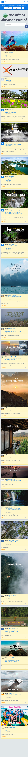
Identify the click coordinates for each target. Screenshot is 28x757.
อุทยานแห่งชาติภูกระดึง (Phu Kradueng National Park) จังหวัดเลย (13, 359)
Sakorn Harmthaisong (13, 540)
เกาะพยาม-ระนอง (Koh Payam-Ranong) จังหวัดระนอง (13, 695)
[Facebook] (26, 26)
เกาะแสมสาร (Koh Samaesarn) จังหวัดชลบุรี (13, 55)
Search (16, 1)
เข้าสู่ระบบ (16, 8)
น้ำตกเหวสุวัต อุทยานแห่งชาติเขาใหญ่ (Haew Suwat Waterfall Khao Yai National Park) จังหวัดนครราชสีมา (13, 510)
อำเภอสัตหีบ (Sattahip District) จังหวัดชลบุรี (12, 730)
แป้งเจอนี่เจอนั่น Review (13, 356)
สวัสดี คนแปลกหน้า (12, 295)
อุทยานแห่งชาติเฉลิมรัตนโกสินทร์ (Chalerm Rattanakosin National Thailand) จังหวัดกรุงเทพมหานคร (13, 247)
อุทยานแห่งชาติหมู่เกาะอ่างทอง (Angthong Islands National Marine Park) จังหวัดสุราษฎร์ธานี (13, 179)
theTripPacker (11, 109)
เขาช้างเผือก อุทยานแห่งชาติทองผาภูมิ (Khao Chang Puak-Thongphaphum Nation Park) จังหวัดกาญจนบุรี (13, 660)
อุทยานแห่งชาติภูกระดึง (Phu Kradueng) (13, 480)
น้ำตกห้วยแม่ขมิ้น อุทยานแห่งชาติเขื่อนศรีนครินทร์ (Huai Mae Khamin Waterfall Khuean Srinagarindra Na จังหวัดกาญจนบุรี (13, 212)
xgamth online (11, 78)
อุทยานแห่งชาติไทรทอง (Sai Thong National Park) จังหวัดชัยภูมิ (12, 112)
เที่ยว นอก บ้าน (11, 507)
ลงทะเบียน (7, 8)
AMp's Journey (11, 328)
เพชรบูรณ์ (7, 409)
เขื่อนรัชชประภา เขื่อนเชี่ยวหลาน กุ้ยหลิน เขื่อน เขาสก (13, 297)
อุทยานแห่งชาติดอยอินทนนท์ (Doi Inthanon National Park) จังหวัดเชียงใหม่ (13, 331)
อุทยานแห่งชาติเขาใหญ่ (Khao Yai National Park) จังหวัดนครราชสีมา (12, 542)
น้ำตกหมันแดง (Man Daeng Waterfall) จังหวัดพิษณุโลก (13, 145)
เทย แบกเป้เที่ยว (11, 657)
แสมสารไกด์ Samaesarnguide (14, 52)
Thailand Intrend (11, 479)
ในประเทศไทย (8, 80)
